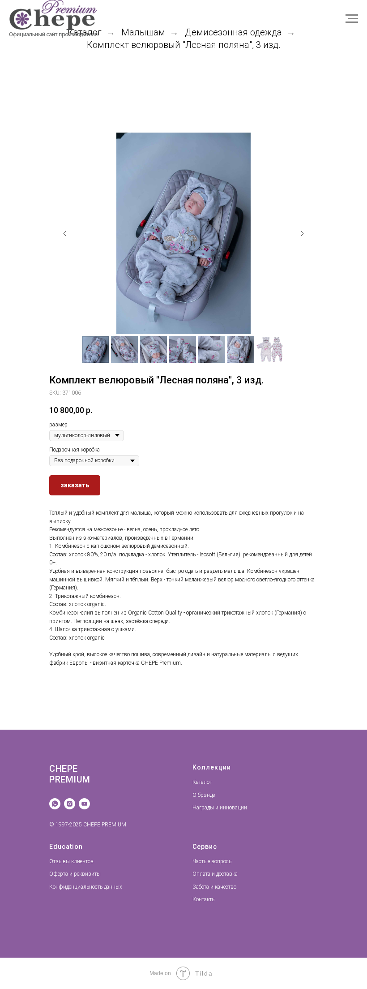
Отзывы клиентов (71, 861)
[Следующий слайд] (302, 233)
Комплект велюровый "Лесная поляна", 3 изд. (184, 44)
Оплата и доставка (215, 874)
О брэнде (203, 795)
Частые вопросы (212, 861)
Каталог (202, 782)
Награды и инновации (219, 807)
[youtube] (84, 803)
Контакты (204, 899)
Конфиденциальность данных (85, 887)
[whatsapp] (54, 803)
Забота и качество (214, 887)
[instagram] (69, 803)
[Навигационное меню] (352, 18)
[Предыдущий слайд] (65, 233)
